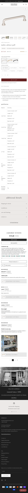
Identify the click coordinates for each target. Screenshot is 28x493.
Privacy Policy (4, 463)
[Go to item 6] (24, 38)
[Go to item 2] (7, 37)
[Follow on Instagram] (2, 480)
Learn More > (14, 397)
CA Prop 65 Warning (14, 222)
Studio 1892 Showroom (6, 442)
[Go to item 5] (20, 38)
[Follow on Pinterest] (5, 480)
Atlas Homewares (5, 42)
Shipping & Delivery (5, 453)
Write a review (14, 239)
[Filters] (2, 265)
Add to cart (14, 79)
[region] (14, 406)
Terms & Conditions (5, 461)
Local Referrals (4, 446)
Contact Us (3, 438)
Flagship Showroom (5, 440)
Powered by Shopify (19, 484)
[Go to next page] (18, 360)
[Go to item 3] (11, 38)
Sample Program (4, 457)
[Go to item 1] (3, 38)
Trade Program (4, 459)
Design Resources (4, 444)
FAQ (2, 451)
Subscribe (6, 475)
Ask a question (14, 243)
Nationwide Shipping (14, 406)
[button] (3, 281)
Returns (2, 455)
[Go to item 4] (15, 38)
